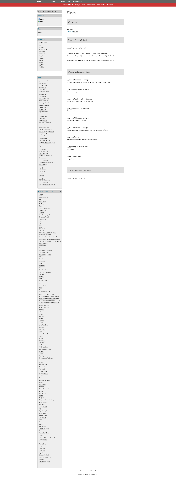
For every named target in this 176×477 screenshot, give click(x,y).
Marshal (41, 327)
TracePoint (42, 448)
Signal (40, 409)
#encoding (42, 52)
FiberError (42, 265)
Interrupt (41, 316)
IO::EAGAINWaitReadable (47, 292)
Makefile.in (42, 87)
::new (40, 45)
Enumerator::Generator (45, 250)
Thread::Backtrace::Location (47, 437)
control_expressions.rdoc (46, 131)
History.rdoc (42, 149)
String (40, 420)
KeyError (41, 321)
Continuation (42, 219)
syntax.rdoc (42, 125)
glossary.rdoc (43, 164)
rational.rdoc (42, 171)
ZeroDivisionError (44, 462)
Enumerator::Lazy (44, 252)
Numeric (41, 351)
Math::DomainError (44, 334)
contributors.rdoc (44, 101)
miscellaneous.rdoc (44, 140)
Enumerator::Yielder (45, 254)
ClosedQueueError (44, 208)
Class (40, 206)
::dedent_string (43, 43)
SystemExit (42, 431)
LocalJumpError (43, 325)
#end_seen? (42, 54)
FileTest (41, 276)
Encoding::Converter (45, 235)
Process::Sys (42, 369)
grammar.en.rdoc (44, 81)
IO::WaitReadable (44, 305)
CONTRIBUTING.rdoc (46, 156)
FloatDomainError (44, 281)
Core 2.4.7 (53, 1)
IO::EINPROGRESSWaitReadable (49, 296)
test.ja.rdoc (42, 83)
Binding (41, 204)
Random (41, 378)
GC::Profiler (42, 285)
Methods (52, 11)
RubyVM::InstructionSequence (48, 400)
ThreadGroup (43, 444)
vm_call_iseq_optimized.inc (47, 184)
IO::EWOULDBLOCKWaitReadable (49, 301)
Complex (41, 213)
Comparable (42, 210)
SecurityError (43, 406)
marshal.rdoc (43, 116)
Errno (40, 257)
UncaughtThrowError (45, 457)
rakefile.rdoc (42, 169)
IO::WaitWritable (44, 307)
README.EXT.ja (44, 92)
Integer (41, 314)
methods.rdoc (43, 138)
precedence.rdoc (43, 145)
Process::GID (43, 365)
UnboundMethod (44, 455)
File (40, 268)
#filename (41, 58)
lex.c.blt (41, 176)
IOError (41, 309)
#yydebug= (42, 67)
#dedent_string (43, 49)
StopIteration (42, 417)
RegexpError (42, 393)
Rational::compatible (45, 389)
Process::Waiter (43, 373)
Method (41, 336)
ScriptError (42, 404)
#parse (41, 63)
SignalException (43, 411)
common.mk (42, 94)
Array (40, 199)
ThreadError (42, 442)
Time (40, 446)
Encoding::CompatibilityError (47, 232)
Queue (40, 376)
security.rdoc (43, 120)
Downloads (77, 1)
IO (39, 290)
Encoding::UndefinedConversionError (50, 241)
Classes (46, 11)
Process (41, 362)
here (101, 5)
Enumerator (42, 248)
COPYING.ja (43, 85)
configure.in (42, 96)
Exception (42, 259)
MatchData (42, 329)
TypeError (42, 453)
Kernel (41, 318)
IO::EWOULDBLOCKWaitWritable (49, 303)
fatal (40, 464)
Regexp (41, 391)
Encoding (41, 230)
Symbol (41, 424)
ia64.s (41, 173)
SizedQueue (42, 413)
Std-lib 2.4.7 (65, 1)
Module (41, 338)
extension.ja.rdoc (44, 105)
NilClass (41, 343)
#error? (41, 56)
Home (39, 1)
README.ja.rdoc (44, 180)
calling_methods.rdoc (45, 129)
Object (40, 32)
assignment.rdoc (44, 127)
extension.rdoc (43, 107)
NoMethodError (43, 347)
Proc (40, 360)
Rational (41, 387)
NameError (42, 340)
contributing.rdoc (44, 98)
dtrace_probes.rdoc (44, 103)
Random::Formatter (44, 380)
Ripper (41, 395)
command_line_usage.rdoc (46, 162)
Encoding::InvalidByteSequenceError (49, 239)
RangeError (42, 384)
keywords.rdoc (43, 112)
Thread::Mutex (43, 439)
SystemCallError (44, 428)
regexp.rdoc (42, 118)
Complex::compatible (45, 215)
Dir (40, 224)
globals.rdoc (42, 109)
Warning (41, 459)
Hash (40, 287)
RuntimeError (43, 402)
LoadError (42, 323)
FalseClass (42, 261)
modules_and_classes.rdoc (46, 142)
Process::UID (43, 371)
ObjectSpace (42, 356)
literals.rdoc (42, 136)
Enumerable (42, 246)
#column (41, 47)
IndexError (42, 312)
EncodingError (43, 243)
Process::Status (43, 367)
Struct (40, 422)
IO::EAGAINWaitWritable (46, 294)
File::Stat (41, 274)
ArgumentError (43, 197)
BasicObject (42, 202)
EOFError (42, 228)
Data (40, 221)
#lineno (41, 60)
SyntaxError (42, 426)
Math (40, 332)
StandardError (43, 415)
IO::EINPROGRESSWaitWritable (49, 298)
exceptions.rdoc (43, 134)
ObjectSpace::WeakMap (46, 358)
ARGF (41, 195)
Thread (41, 435)
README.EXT (44, 90)
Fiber (40, 263)
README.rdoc (43, 151)
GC (40, 283)
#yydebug (41, 65)
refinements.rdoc (44, 147)
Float (40, 279)
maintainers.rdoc (44, 114)
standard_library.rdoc (45, 123)
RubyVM (41, 398)
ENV (40, 226)
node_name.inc (43, 178)
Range (40, 382)
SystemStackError (44, 433)
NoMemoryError (44, 345)
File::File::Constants (45, 270)
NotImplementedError (45, 349)
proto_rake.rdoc (43, 167)
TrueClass (42, 451)
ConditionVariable (44, 217)
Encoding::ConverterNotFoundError (49, 237)
